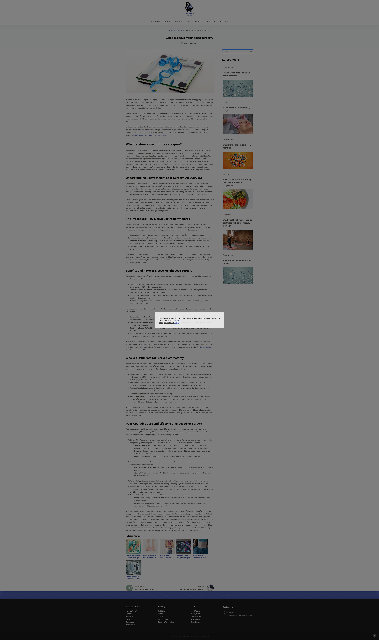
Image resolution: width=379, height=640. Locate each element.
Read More (177, 320)
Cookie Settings (169, 323)
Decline (161, 323)
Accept (176, 323)
